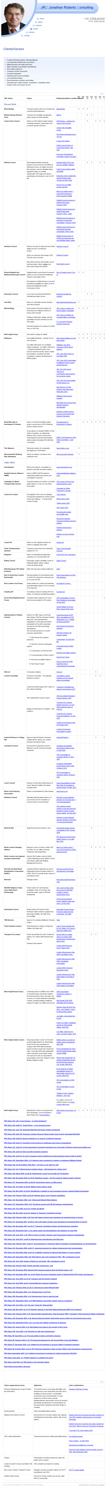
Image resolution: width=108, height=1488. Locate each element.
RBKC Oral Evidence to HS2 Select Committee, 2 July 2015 (66, 440)
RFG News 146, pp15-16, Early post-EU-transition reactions (26, 1152)
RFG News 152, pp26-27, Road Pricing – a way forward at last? (27, 1125)
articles (31, 32)
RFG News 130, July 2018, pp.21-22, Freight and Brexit (24, 1209)
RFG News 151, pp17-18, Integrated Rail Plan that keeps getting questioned (32, 1130)
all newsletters (45, 1115)
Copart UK (60, 542)
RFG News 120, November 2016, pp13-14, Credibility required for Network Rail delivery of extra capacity (42, 1252)
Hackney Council (62, 246)
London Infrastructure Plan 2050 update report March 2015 (66, 977)
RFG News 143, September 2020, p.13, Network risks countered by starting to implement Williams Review (43, 1160)
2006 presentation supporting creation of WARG (64, 994)
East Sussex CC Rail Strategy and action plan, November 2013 (65, 389)
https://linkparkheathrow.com (66, 302)
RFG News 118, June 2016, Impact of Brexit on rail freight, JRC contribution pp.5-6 (34, 1261)
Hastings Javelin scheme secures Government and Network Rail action (65, 414)
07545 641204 (97, 18)
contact (27, 36)
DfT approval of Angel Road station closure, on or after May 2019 (66, 839)
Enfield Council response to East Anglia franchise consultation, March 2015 (66, 229)
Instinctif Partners (62, 737)
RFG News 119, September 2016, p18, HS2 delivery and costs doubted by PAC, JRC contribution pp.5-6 (42, 1257)
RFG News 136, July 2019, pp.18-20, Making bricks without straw (28, 1187)
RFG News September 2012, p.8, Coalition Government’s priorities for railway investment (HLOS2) (40, 1353)
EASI (58, 569)
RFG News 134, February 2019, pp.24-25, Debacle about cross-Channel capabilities (34, 1195)
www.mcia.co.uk (62, 791)
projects (39, 25)
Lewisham (65, 748)
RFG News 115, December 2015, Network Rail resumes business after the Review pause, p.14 (38, 1270)
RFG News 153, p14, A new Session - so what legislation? (25, 1121)
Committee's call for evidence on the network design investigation (65, 678)
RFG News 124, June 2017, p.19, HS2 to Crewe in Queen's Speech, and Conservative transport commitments (44, 1235)
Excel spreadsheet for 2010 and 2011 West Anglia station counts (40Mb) (66, 1051)
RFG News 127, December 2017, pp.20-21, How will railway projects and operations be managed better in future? (45, 1222)
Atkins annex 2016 (63, 499)
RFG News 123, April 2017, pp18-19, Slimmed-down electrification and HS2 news (34, 1239)
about (40, 22)
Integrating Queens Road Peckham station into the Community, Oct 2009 (65, 912)
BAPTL (59, 115)
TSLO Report (61, 494)
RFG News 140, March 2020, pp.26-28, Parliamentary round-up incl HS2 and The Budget (36, 1173)
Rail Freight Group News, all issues (17, 1366)
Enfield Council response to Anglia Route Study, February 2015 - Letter (66, 211)
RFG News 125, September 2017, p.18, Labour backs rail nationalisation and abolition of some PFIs (40, 1230)
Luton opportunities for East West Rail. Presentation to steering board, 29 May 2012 (66, 785)
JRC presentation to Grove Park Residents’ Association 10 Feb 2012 (66, 600)
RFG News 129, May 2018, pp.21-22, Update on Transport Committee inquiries (32, 1213)
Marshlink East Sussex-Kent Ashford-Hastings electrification (66, 405)
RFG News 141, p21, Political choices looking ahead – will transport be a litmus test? (35, 1169)
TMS (58, 920)
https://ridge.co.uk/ (63, 448)
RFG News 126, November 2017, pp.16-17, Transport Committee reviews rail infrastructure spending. (41, 1226)
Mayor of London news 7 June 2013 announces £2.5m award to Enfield (65, 194)
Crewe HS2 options (63, 141)
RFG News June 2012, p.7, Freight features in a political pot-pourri (28, 1358)
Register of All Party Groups (78, 1389)
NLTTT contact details (76, 1470)
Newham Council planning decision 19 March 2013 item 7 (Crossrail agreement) (66, 820)
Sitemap (102, 1485)
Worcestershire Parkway (65, 454)
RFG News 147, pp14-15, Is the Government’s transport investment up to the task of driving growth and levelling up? (47, 1147)
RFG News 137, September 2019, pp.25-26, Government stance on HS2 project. (33, 1182)
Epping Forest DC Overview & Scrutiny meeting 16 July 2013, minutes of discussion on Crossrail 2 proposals (86, 1417)
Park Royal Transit (63, 657)
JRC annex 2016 (62, 507)
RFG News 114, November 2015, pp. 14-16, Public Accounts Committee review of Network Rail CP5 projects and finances (48, 1274)
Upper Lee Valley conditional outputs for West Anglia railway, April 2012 (66, 1025)
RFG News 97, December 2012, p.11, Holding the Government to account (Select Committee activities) (41, 1344)
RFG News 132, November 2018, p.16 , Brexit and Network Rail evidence (30, 1200)
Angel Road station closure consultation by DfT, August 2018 (66, 830)
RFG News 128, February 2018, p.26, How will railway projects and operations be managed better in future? (43, 1217)
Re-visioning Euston (76, 1436)
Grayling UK (61, 592)
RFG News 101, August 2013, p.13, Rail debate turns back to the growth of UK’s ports (35, 1327)
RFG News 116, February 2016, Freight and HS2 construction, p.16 (28, 1266)
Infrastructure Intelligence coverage (81, 1445)
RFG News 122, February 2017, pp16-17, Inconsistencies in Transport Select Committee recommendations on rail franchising (50, 1244)
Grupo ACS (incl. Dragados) (66, 554)
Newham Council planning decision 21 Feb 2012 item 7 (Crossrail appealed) (66, 800)
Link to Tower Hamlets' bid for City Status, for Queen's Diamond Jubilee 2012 (66, 928)
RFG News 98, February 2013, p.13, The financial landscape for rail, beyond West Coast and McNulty (41, 1340)
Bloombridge (61, 109)
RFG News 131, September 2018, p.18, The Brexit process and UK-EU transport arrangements (38, 1204)
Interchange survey (63, 264)
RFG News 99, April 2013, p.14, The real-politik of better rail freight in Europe (32, 1336)
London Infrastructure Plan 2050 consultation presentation (66, 961)
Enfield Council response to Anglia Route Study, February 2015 (66, 202)
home (42, 19)
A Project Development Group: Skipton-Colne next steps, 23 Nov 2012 (66, 901)
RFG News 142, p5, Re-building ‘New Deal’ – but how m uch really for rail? (31, 1165)
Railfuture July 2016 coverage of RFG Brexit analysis (65, 347)
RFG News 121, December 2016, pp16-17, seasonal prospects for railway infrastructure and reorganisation (43, 1248)
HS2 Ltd (59, 672)
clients (35, 29)
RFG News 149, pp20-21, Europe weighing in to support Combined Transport (32, 1138)
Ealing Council (61, 560)
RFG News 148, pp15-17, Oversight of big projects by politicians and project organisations (37, 1143)
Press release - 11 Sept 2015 (79, 1441)
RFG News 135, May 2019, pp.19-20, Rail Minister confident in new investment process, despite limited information (46, 1191)
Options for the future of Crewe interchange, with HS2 (65, 148)
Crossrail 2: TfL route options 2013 (81, 1430)
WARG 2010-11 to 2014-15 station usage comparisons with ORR (66, 1042)
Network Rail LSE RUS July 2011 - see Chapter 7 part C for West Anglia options (66, 1009)
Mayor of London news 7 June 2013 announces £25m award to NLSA (66, 849)
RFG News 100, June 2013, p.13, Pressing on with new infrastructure (29, 1331)
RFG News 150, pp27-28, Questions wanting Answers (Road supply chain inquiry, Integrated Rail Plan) (42, 1134)
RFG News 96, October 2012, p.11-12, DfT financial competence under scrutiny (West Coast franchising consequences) (48, 1349)
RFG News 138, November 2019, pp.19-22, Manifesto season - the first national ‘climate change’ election (42, 1178)
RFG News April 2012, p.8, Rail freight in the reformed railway (26, 1362)
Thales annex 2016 (63, 503)
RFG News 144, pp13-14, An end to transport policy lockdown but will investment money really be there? (43, 1156)
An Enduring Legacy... (64, 583)
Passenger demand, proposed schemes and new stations (66, 521)
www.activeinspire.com (64, 467)
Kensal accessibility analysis (66, 653)
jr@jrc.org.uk (99, 21)
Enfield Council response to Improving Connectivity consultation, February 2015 (66, 220)
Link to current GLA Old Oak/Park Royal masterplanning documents (66, 664)
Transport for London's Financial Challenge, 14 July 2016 (66, 716)
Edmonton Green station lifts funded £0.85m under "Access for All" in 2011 (66, 178)
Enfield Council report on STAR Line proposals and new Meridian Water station (66, 238)
